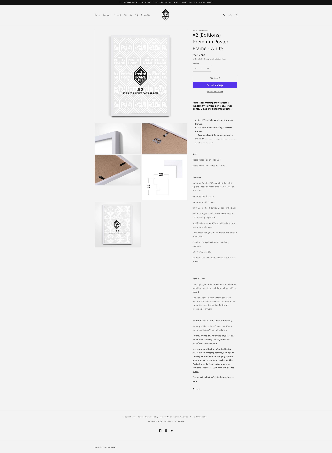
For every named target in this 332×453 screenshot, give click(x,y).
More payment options (215, 91)
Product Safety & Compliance (160, 421)
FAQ (230, 320)
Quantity (196, 63)
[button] (107, 15)
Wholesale (179, 421)
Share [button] (198, 389)
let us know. (221, 330)
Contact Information (199, 417)
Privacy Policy (166, 417)
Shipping (206, 59)
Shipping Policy (129, 417)
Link (195, 381)
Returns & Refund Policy (148, 417)
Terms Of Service (181, 417)
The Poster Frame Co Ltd (108, 447)
